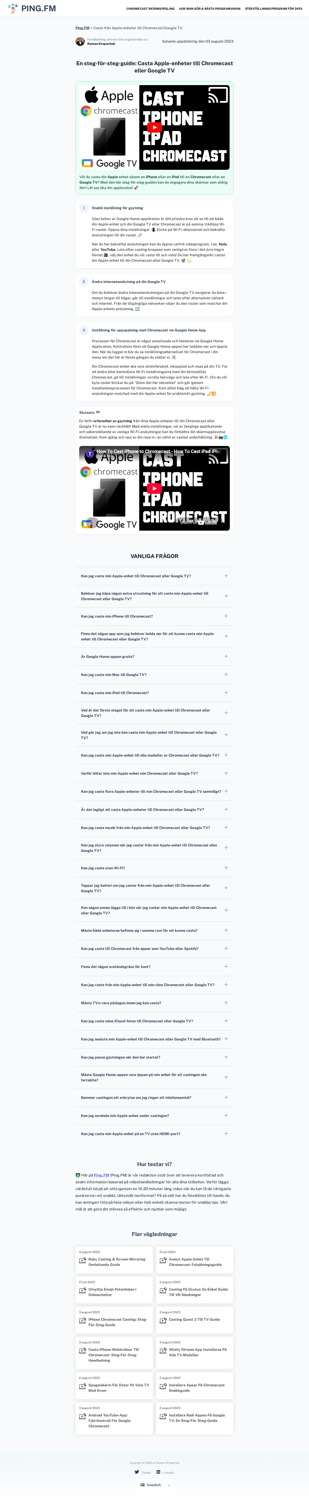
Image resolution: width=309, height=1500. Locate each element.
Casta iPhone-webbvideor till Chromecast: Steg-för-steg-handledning (113, 1355)
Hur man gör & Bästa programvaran (209, 8)
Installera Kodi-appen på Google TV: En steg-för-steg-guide (197, 1418)
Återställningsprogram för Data (273, 8)
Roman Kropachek (101, 44)
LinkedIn (168, 1472)
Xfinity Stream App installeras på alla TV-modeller (198, 1352)
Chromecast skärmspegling (150, 8)
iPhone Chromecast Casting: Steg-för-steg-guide (117, 1322)
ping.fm (38, 8)
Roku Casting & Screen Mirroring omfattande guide (116, 1262)
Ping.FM (101, 1175)
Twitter (146, 1472)
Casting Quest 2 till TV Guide (194, 1319)
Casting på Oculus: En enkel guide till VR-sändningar (198, 1292)
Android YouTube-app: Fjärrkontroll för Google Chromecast (109, 1420)
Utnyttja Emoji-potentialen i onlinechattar (112, 1292)
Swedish (153, 1485)
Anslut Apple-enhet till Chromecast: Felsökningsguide (195, 1262)
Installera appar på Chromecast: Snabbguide (197, 1388)
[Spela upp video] (154, 127)
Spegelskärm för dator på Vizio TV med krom (118, 1388)
